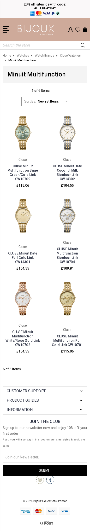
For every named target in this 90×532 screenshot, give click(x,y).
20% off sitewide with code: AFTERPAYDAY (45, 6)
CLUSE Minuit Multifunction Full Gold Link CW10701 (67, 340)
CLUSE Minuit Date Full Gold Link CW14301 (22, 257)
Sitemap (61, 501)
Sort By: (30, 101)
